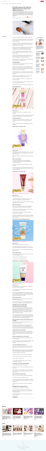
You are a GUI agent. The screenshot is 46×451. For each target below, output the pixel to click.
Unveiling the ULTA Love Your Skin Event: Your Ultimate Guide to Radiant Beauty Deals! (6, 417)
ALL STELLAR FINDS (14, 3)
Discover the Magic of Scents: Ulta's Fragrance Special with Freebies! (17, 417)
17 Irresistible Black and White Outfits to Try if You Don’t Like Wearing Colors (38, 54)
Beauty (14, 415)
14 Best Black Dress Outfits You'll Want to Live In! (37, 61)
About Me (3, 3)
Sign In (39, 1)
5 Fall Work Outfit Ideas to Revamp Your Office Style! (38, 58)
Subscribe (42, 1)
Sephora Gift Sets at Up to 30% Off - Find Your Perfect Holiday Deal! (28, 417)
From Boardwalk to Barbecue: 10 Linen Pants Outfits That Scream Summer (38, 65)
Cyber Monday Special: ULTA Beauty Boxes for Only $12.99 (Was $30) (38, 417)
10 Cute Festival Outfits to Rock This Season (38, 72)
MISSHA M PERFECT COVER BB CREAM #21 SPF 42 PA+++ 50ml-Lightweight (21, 193)
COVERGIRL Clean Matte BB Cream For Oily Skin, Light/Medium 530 (20, 241)
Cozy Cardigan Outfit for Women (38, 68)
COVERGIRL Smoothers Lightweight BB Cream (17, 283)
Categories (7, 3)
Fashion (3, 432)
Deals (10, 3)
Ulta (2, 415)
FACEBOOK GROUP (19, 3)
